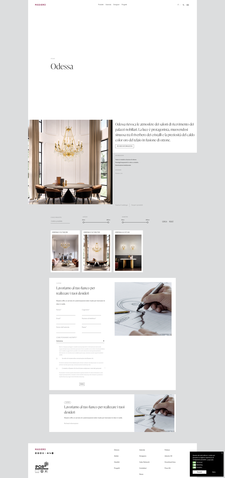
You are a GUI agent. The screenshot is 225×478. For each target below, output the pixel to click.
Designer (116, 5)
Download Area (170, 462)
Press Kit (168, 468)
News (141, 474)
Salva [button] (214, 472)
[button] (194, 462)
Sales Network (144, 462)
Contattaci (143, 468)
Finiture (167, 450)
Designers (142, 456)
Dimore (116, 450)
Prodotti (100, 5)
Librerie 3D (168, 456)
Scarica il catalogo (121, 205)
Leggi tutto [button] (210, 459)
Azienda (108, 5)
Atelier (53, 58)
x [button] (222, 453)
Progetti (124, 5)
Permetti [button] (199, 472)
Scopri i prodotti (137, 205)
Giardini (117, 462)
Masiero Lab (118, 173)
